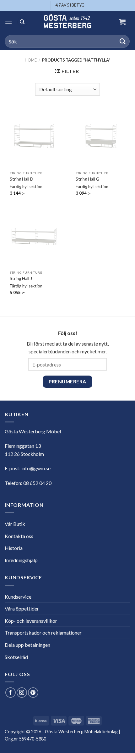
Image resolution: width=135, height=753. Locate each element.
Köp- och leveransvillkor (31, 621)
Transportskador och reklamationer (43, 633)
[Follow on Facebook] (10, 692)
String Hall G (87, 179)
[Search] (22, 22)
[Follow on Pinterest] (33, 692)
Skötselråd (16, 657)
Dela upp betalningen (27, 645)
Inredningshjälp (21, 560)
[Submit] (122, 41)
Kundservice (18, 597)
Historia (14, 548)
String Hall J (21, 278)
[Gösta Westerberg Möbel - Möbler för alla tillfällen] (67, 22)
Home (31, 59)
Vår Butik (15, 524)
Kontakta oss (19, 536)
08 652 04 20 (37, 483)
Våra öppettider (22, 608)
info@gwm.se (36, 468)
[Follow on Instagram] (22, 692)
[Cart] (122, 22)
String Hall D (21, 179)
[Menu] (8, 21)
